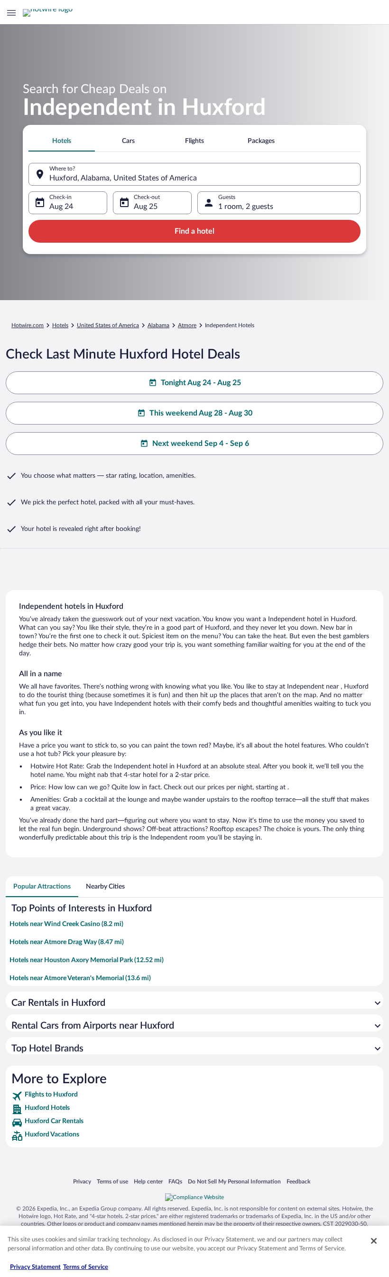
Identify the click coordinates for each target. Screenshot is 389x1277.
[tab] (61, 141)
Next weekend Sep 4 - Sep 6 (200, 443)
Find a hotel (194, 231)
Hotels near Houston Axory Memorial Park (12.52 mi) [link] (86, 960)
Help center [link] (148, 1181)
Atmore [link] (187, 325)
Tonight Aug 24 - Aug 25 (201, 383)
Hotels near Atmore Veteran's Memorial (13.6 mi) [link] (80, 978)
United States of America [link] (108, 325)
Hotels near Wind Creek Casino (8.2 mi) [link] (66, 924)
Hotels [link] (60, 325)
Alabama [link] (158, 325)
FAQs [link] (175, 1181)
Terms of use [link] (112, 1181)
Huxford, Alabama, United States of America (123, 178)
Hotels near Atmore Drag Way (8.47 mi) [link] (66, 942)
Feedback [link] (298, 1181)
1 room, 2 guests (245, 206)
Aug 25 (145, 206)
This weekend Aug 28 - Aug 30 (200, 413)
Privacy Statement (35, 1267)
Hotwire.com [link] (27, 325)
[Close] (373, 1240)
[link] (194, 1096)
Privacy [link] (82, 1181)
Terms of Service (85, 1267)
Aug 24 (61, 206)
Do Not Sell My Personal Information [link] (234, 1181)
